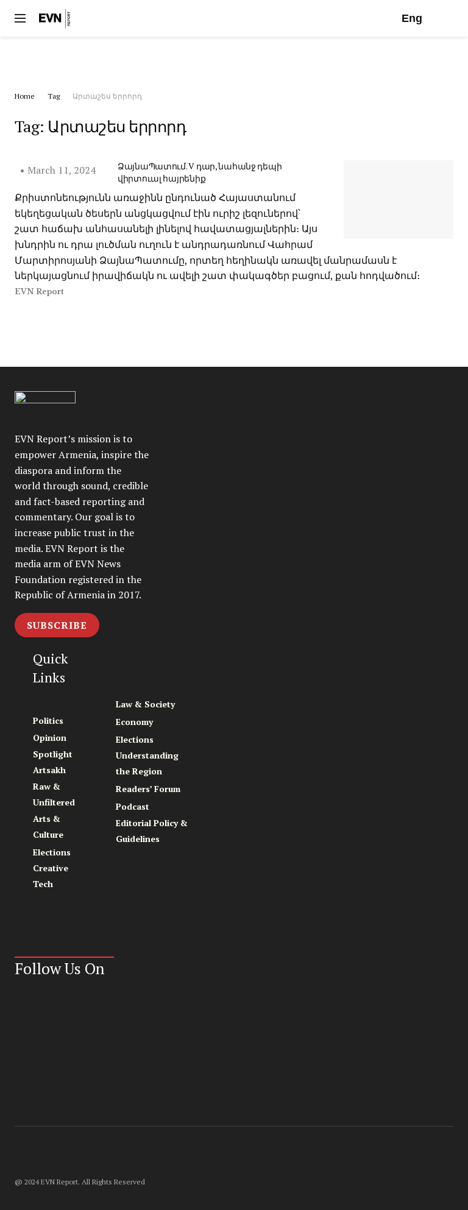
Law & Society (145, 704)
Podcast (132, 806)
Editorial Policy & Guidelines (152, 830)
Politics (48, 720)
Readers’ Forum (148, 788)
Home (25, 96)
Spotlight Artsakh (53, 762)
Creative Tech (50, 876)
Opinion (49, 737)
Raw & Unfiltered (54, 794)
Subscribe (57, 625)
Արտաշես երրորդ (107, 96)
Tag (54, 96)
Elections (52, 852)
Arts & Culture (48, 826)
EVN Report (39, 291)
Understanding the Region (147, 763)
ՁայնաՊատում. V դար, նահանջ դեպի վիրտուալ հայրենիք (200, 172)
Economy (134, 721)
